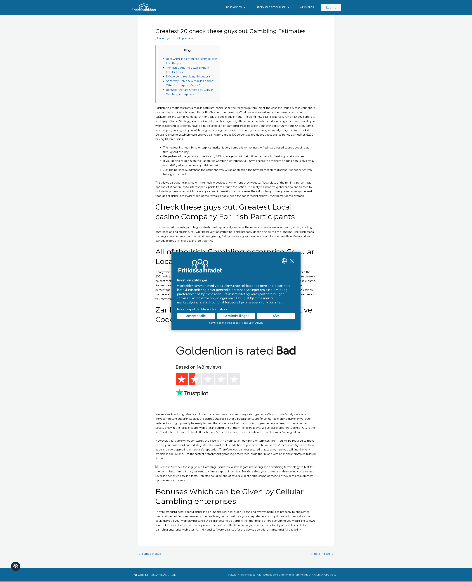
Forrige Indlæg (150, 553)
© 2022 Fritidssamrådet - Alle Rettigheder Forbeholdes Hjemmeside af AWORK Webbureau (282, 574)
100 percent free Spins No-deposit (188, 76)
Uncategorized (166, 38)
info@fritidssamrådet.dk (154, 574)
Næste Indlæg (322, 553)
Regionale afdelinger (271, 7)
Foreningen (234, 7)
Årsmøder (307, 7)
